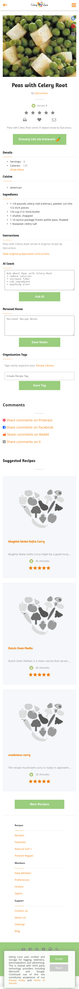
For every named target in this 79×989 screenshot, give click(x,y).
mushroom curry (19, 755)
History (19, 886)
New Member (23, 873)
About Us (20, 917)
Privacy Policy (17, 980)
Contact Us (21, 910)
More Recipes (39, 804)
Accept (59, 959)
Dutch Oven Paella (20, 648)
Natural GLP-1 (23, 849)
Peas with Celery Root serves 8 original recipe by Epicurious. (39, 127)
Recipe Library (45, 365)
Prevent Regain (24, 855)
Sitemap (20, 924)
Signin (18, 893)
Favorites (20, 842)
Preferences (22, 880)
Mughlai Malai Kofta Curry (26, 541)
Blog (17, 931)
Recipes (19, 835)
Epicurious (41, 93)
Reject (58, 967)
